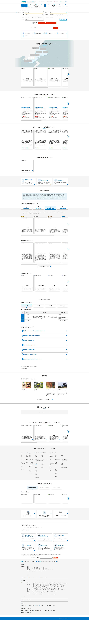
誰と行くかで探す (45, 487)
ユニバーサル (45, 459)
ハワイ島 (40, 592)
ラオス (57, 583)
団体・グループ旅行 (24, 610)
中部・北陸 (37, 452)
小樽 (21, 456)
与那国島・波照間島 (64, 467)
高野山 (43, 467)
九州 (55, 452)
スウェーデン (62, 585)
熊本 (55, 466)
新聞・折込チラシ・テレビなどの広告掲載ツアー (44, 516)
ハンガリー (63, 586)
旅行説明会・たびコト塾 (61, 515)
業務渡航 (31, 610)
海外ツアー (23, 582)
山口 (50, 460)
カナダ (36, 590)
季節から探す (57, 487)
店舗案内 (51, 1)
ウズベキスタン (65, 583)
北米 (28, 590)
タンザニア (62, 589)
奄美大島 (56, 472)
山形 (27, 460)
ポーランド (37, 587)
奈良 (42, 460)
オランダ (61, 584)
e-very (37, 605)
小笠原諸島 (31, 462)
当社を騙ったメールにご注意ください (29, 525)
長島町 (56, 476)
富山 (37, 569)
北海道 (22, 452)
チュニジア (40, 589)
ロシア (43, 585)
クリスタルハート (31, 605)
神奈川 (30, 470)
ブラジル (48, 591)
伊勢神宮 (37, 477)
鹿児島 (56, 470)
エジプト (33, 589)
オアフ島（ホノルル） (35, 592)
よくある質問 (48, 1)
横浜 (30, 471)
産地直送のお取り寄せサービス (60, 548)
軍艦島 (56, 460)
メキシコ (33, 591)
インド (42, 583)
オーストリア (48, 586)
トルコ (39, 588)
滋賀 (42, 453)
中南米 (28, 591)
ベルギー (64, 584)
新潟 (36, 455)
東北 (27, 452)
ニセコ (22, 466)
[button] (68, 74)
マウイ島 (44, 592)
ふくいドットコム (24, 368)
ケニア (59, 589)
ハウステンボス (57, 459)
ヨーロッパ (28, 584)
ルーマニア (41, 587)
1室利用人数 (47, 17)
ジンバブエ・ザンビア (50, 589)
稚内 (21, 462)
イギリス (51, 584)
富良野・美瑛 (23, 460)
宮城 (27, 456)
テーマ (23, 19)
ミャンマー (53, 583)
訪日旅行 (37, 610)
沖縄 (61, 452)
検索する (55, 557)
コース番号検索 (35, 27)
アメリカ (33, 590)
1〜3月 (26, 305)
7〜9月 (50, 305)
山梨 (36, 453)
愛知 (36, 473)
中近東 (28, 588)
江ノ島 (31, 473)
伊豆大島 (31, 463)
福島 (27, 462)
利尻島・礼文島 (23, 463)
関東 (30, 452)
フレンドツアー (42, 605)
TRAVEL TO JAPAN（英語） (26, 612)
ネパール (45, 583)
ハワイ (28, 592)
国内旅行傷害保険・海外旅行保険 (60, 547)
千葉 (30, 466)
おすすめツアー (50, 33)
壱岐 (56, 462)
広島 (50, 459)
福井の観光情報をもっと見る (44, 266)
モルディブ (60, 583)
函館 (21, 455)
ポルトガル (47, 584)
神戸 (42, 463)
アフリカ (28, 589)
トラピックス (23, 605)
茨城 (30, 453)
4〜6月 (38, 305)
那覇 (61, 453)
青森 (27, 453)
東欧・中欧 (43, 586)
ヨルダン (42, 588)
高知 (50, 468)
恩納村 (62, 455)
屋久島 (56, 473)
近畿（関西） (43, 452)
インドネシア (38, 583)
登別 (21, 459)
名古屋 (37, 474)
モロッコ (36, 589)
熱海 (36, 470)
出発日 (23, 14)
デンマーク (53, 585)
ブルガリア (46, 587)
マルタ (33, 585)
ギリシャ (57, 584)
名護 (61, 456)
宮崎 (55, 469)
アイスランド (39, 586)
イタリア (33, 584)
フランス (36, 584)
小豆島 (51, 467)
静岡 (48, 569)
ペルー (40, 591)
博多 (56, 455)
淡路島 (43, 464)
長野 (43, 569)
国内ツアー (23, 566)
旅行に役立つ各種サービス (59, 549)
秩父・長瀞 (31, 459)
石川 (39, 569)
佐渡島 (37, 456)
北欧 (50, 585)
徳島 (50, 464)
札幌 (21, 453)
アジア (28, 582)
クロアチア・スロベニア (56, 586)
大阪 (42, 456)
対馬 (56, 463)
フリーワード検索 (35, 557)
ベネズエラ (56, 591)
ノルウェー (57, 585)
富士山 (37, 471)
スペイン (43, 584)
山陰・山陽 (51, 452)
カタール (58, 588)
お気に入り (56, 1)
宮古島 (62, 464)
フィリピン (33, 583)
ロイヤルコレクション (51, 605)
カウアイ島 (48, 592)
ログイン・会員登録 (64, 1)
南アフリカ (44, 589)
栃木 (30, 455)
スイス (54, 584)
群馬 (30, 456)
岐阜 (36, 467)
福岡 (55, 453)
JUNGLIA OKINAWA (64, 460)
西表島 (62, 463)
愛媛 (50, 470)
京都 (42, 455)
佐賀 (55, 456)
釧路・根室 (22, 469)
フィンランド (34, 586)
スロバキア (33, 587)
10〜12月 (62, 305)
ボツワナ (56, 589)
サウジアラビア (53, 588)
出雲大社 (51, 456)
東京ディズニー (32, 468)
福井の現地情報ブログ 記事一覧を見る (43, 399)
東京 (30, 460)
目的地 (46, 12)
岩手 (27, 455)
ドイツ (40, 584)
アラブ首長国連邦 (34, 588)
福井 (36, 464)
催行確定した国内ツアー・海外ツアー (28, 515)
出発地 (23, 12)
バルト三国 (47, 585)
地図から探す (38, 33)
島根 (50, 455)
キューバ (36, 591)
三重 (52, 569)
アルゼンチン (44, 591)
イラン (49, 588)
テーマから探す (61, 33)
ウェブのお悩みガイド (42, 1)
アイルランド (40, 585)
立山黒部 (38, 460)
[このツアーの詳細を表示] (27, 139)
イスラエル (46, 588)
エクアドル (51, 591)
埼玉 (39, 568)
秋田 (27, 459)
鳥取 (50, 453)
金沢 (36, 463)
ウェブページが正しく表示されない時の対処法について (32, 527)
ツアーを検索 (27, 33)
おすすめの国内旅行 (32, 487)
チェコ (51, 586)
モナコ (36, 585)
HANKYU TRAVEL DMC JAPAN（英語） (47, 610)
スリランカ (48, 583)
